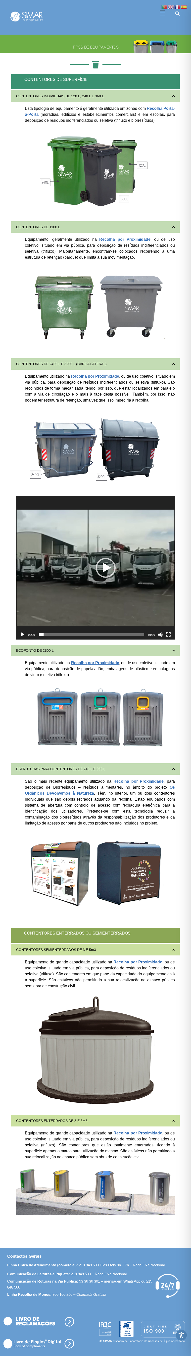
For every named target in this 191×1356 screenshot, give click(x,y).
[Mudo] (160, 634)
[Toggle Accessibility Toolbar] (181, 1335)
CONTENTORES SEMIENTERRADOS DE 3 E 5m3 (56, 950)
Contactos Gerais (24, 1256)
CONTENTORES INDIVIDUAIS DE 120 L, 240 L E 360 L (60, 96)
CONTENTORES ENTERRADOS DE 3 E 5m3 (52, 1121)
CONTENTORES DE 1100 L (38, 227)
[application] (95, 568)
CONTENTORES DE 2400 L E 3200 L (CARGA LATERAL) (61, 364)
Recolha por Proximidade (95, 376)
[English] (171, 6)
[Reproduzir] (22, 634)
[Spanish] (184, 6)
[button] (95, 96)
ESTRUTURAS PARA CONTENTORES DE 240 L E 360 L (60, 769)
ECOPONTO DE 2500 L (35, 650)
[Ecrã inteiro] (168, 634)
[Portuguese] (164, 6)
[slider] (91, 634)
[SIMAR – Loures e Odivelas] (31, 16)
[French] (177, 6)
